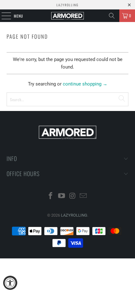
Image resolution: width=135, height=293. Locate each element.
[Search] (112, 15)
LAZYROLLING (74, 215)
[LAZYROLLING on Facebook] (51, 196)
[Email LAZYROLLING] (83, 196)
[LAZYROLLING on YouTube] (62, 196)
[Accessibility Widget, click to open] (10, 283)
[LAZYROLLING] (67, 15)
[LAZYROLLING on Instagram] (73, 196)
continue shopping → (85, 84)
